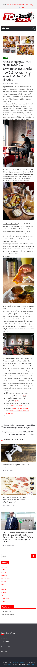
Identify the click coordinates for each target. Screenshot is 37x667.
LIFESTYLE (4, 587)
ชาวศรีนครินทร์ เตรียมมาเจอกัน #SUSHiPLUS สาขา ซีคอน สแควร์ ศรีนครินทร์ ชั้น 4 (15, 499)
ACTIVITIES (4, 567)
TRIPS (3, 601)
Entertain (3, 581)
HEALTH (3, 584)
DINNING (6, 57)
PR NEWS (4, 592)
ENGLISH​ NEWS (5, 578)
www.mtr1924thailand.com (20, 408)
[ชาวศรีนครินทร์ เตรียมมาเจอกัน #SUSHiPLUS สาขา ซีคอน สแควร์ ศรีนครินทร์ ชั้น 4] (18, 478)
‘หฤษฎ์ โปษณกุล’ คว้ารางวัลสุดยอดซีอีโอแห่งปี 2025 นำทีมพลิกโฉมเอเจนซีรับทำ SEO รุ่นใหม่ (18, 433)
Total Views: (4, 611)
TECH (2, 595)
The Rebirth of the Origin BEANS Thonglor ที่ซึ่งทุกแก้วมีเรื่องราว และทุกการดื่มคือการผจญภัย (19, 426)
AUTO (3, 570)
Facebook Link (13, 406)
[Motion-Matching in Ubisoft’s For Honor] (18, 445)
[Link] (17, 401)
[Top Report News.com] (3, 28)
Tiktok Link (22, 406)
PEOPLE (3, 590)
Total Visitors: (5, 614)
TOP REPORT (5, 598)
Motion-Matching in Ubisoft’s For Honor (16, 465)
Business (3, 573)
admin (16, 83)
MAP (24, 396)
